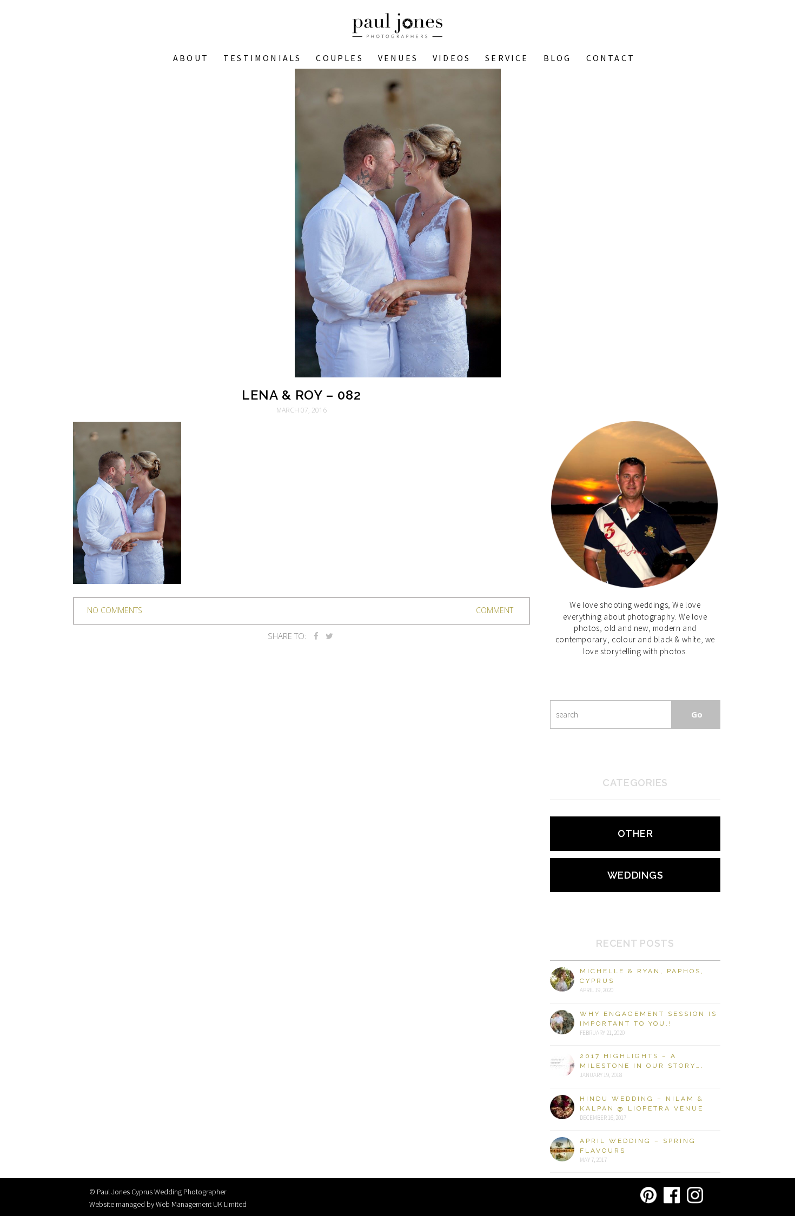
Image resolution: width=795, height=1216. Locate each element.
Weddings (635, 875)
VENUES (398, 57)
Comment (494, 610)
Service (506, 57)
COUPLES (339, 57)
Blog (558, 57)
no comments (114, 610)
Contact (610, 57)
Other (635, 833)
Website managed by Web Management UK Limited (168, 1204)
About (191, 57)
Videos (452, 57)
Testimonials (262, 57)
